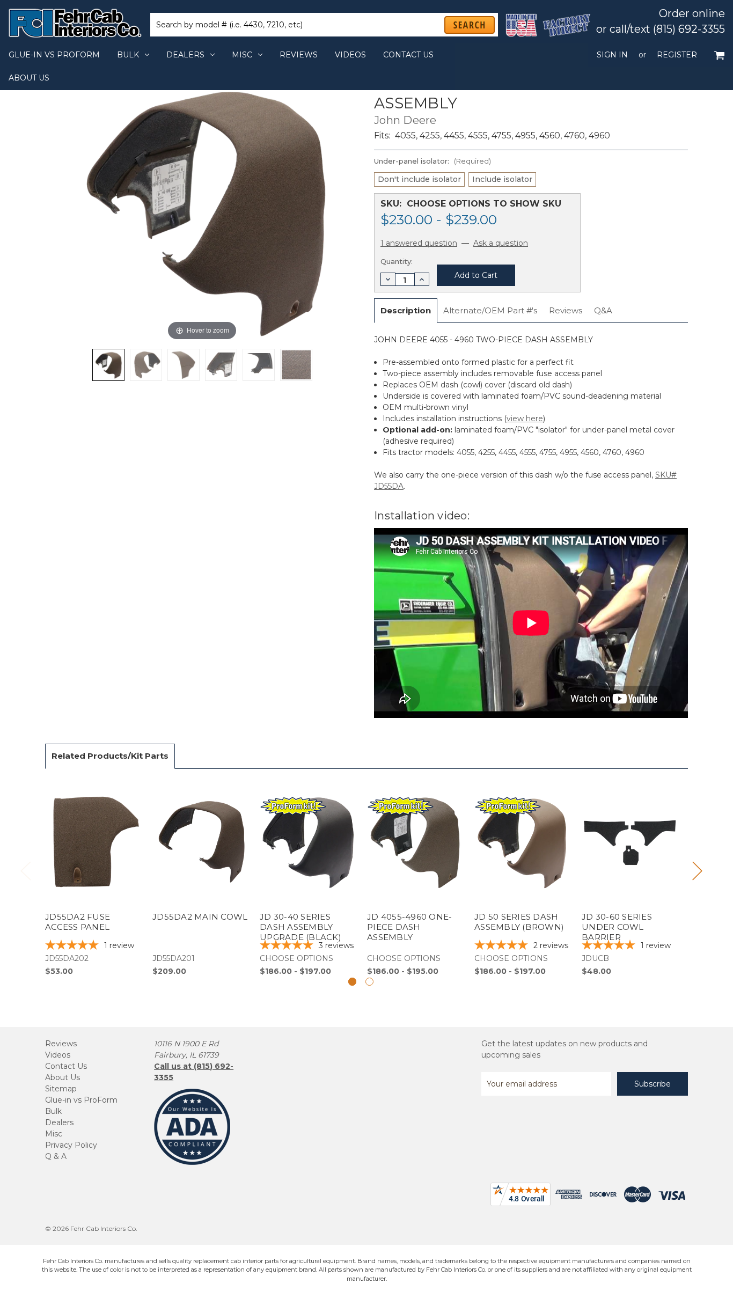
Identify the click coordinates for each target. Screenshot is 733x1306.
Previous (25, 870)
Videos (350, 55)
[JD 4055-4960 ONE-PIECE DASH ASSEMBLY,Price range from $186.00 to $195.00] (415, 878)
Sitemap (61, 1089)
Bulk (128, 55)
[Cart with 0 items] (719, 55)
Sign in (612, 55)
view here (525, 418)
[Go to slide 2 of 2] (369, 982)
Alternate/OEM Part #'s (490, 310)
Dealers (185, 55)
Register (677, 55)
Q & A (56, 1156)
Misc (242, 55)
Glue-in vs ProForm (54, 55)
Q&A (603, 310)
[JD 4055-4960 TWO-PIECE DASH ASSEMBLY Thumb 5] (296, 365)
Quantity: (396, 261)
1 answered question (418, 243)
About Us (29, 78)
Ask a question (500, 243)
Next (697, 870)
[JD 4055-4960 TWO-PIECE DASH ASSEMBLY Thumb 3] (221, 365)
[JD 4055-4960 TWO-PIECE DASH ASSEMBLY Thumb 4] (259, 365)
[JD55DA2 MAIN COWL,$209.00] (200, 878)
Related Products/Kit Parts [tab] (110, 756)
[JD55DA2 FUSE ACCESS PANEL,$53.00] (93, 878)
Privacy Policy (71, 1145)
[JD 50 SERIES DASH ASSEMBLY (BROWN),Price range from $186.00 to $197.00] (522, 878)
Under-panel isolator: (432, 161)
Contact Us (408, 55)
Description (405, 310)
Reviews (299, 55)
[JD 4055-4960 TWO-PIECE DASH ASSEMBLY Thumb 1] (146, 365)
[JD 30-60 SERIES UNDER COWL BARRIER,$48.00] (630, 878)
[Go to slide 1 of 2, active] (352, 982)
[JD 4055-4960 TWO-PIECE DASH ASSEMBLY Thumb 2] (183, 365)
